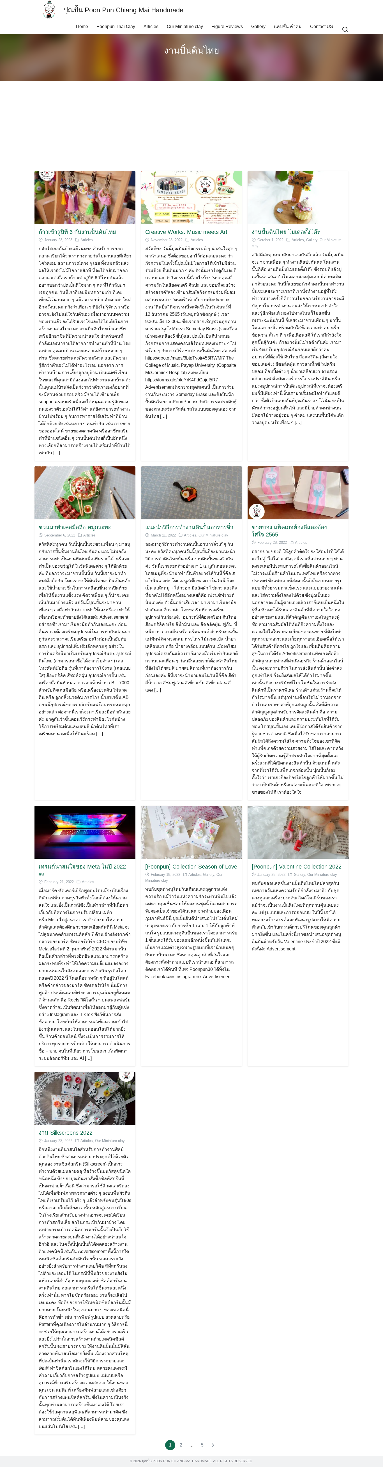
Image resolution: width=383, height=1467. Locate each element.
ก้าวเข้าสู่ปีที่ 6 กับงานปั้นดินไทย (77, 232)
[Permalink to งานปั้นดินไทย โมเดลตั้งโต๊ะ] (298, 197)
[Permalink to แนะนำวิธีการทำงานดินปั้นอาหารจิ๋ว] (191, 492)
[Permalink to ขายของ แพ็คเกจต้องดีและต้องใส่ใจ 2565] (298, 492)
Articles (151, 26)
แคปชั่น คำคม (288, 26)
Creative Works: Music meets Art (186, 232)
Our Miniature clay (185, 26)
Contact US (321, 26)
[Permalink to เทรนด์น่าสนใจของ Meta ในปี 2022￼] (84, 831)
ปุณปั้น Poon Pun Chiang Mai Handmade (123, 10)
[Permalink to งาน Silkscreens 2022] (84, 1098)
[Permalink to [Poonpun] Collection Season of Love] (191, 831)
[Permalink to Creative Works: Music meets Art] (191, 197)
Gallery (258, 26)
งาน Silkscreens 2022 (66, 1133)
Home (82, 26)
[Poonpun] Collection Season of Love (191, 866)
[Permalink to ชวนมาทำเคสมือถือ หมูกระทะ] (84, 492)
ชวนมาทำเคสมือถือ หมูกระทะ (75, 527)
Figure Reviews (227, 26)
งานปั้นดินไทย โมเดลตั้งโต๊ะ (286, 232)
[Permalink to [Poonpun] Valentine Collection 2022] (298, 831)
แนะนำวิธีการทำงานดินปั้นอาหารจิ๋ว (189, 527)
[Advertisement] (191, 126)
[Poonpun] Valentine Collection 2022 (297, 866)
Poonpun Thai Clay (115, 26)
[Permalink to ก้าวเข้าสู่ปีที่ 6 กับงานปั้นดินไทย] (84, 197)
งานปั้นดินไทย (191, 50)
